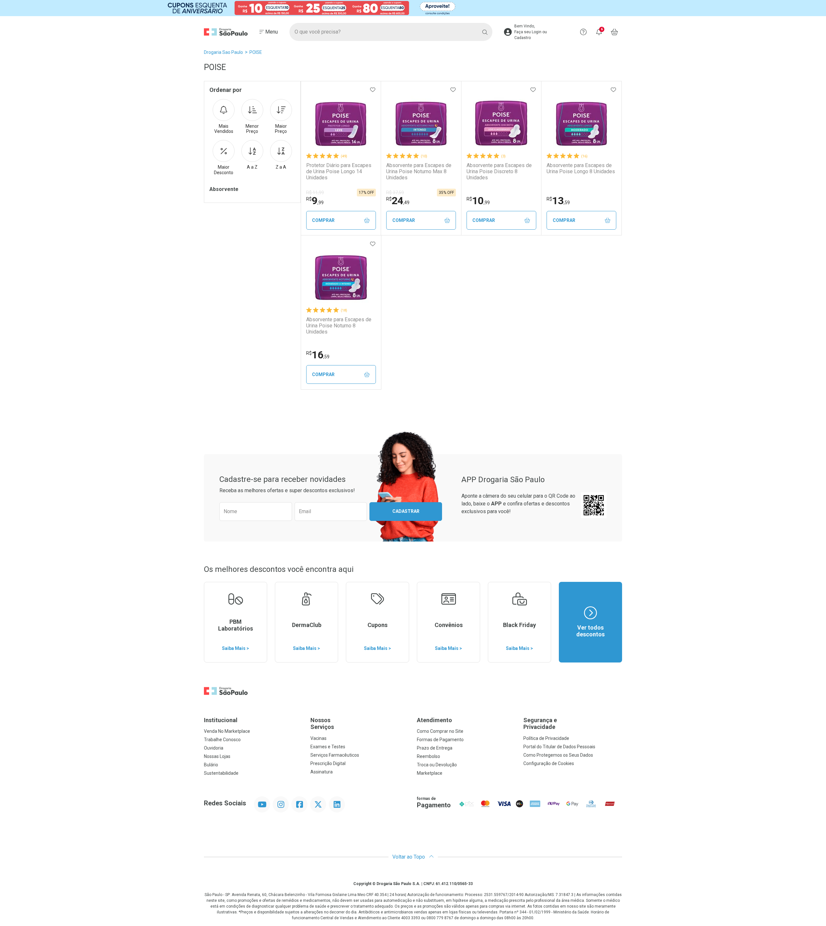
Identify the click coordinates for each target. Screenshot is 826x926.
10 (478, 200)
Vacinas (318, 738)
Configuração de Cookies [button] (548, 763)
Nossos (322, 724)
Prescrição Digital (328, 763)
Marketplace (429, 773)
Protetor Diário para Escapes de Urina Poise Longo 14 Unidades (338, 171)
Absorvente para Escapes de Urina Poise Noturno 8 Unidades (338, 325)
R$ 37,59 (395, 192)
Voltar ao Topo (409, 857)
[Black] (413, 8)
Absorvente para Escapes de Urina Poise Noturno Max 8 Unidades (418, 171)
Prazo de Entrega (434, 748)
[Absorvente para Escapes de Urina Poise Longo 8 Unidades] (581, 120)
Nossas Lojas (217, 756)
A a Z (252, 167)
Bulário (211, 764)
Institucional (220, 720)
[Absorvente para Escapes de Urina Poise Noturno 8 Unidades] (341, 274)
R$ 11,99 (315, 192)
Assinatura (321, 771)
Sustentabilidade (221, 773)
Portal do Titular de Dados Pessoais (559, 746)
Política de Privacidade (546, 738)
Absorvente (223, 189)
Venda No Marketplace (227, 731)
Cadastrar (405, 511)
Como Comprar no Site (440, 731)
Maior (281, 129)
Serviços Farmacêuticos (334, 755)
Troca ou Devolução (437, 764)
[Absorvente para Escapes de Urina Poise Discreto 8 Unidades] (501, 120)
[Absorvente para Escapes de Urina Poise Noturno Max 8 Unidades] (421, 120)
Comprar (323, 220)
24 (397, 200)
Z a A (281, 167)
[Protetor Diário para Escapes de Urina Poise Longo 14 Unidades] (341, 120)
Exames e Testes (327, 746)
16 (317, 355)
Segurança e (540, 724)
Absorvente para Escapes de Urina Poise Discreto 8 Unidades (499, 171)
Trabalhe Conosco (222, 739)
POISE (255, 52)
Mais (223, 129)
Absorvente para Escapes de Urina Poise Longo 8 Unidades (581, 168)
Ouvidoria (213, 748)
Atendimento (434, 720)
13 (558, 200)
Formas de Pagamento (440, 739)
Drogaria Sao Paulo (223, 52)
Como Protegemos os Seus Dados (558, 755)
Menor (252, 129)
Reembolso (428, 756)
